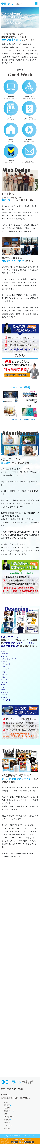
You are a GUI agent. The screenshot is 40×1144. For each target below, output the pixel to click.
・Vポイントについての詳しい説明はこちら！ (20, 1072)
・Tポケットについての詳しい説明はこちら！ (20, 1076)
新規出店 (7, 1120)
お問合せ (7, 1128)
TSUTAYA (7, 1125)
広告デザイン (8, 1111)
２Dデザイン (8, 1117)
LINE (5, 1114)
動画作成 (7, 1122)
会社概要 (7, 1105)
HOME (6, 1102)
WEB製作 (7, 1108)
